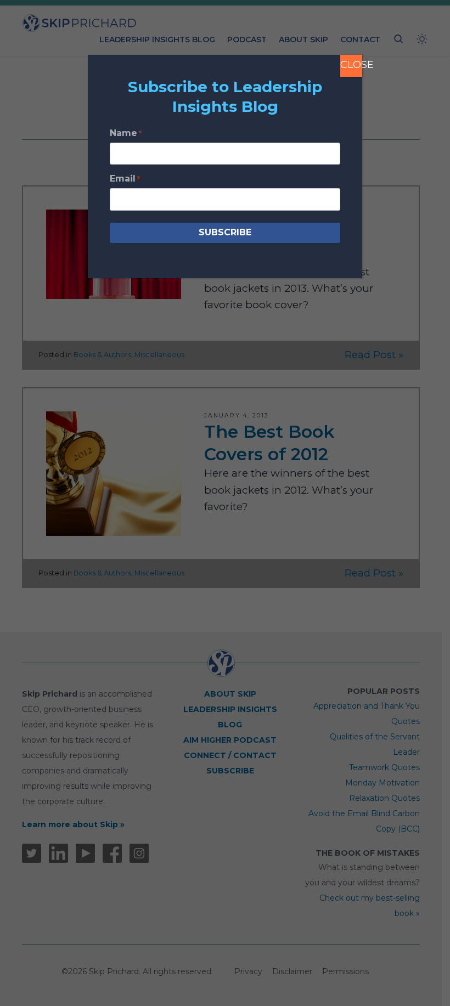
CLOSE (351, 65)
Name (126, 133)
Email (125, 178)
